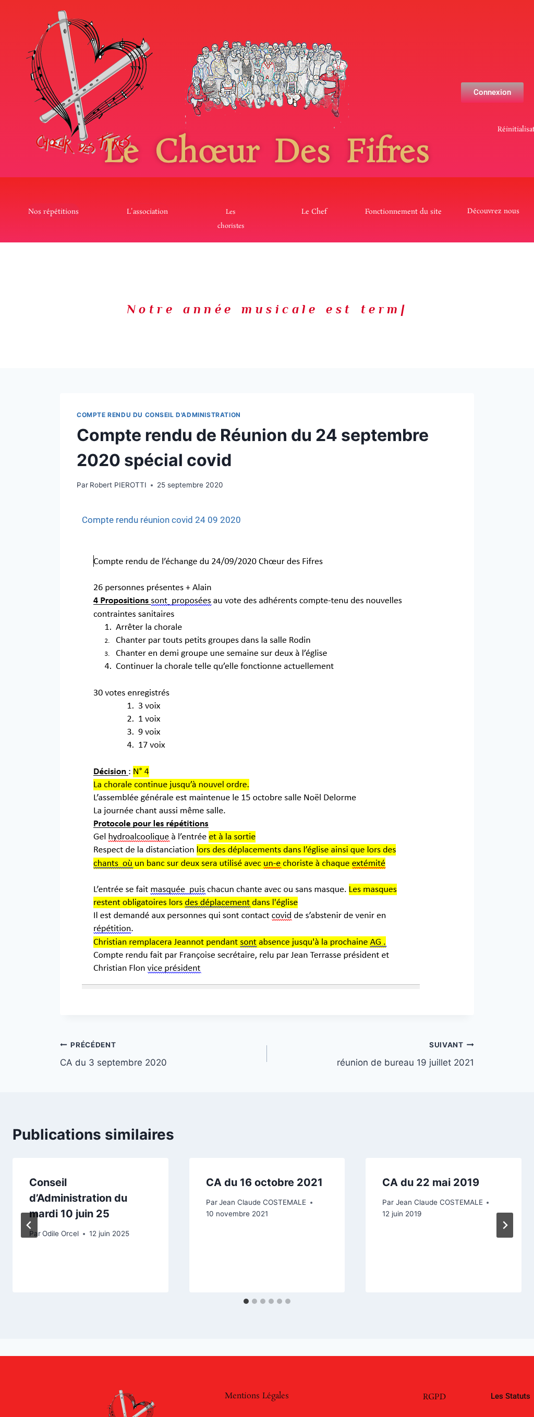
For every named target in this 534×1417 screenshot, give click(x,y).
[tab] (246, 1301)
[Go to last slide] (29, 1225)
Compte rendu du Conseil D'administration (159, 415)
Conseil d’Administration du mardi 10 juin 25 (78, 1198)
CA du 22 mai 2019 (430, 1182)
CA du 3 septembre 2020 (113, 1054)
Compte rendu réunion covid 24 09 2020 (161, 520)
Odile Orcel (60, 1233)
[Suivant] (504, 1225)
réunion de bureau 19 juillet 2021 (405, 1054)
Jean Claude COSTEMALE (262, 1202)
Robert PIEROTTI (118, 485)
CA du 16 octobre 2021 (264, 1182)
